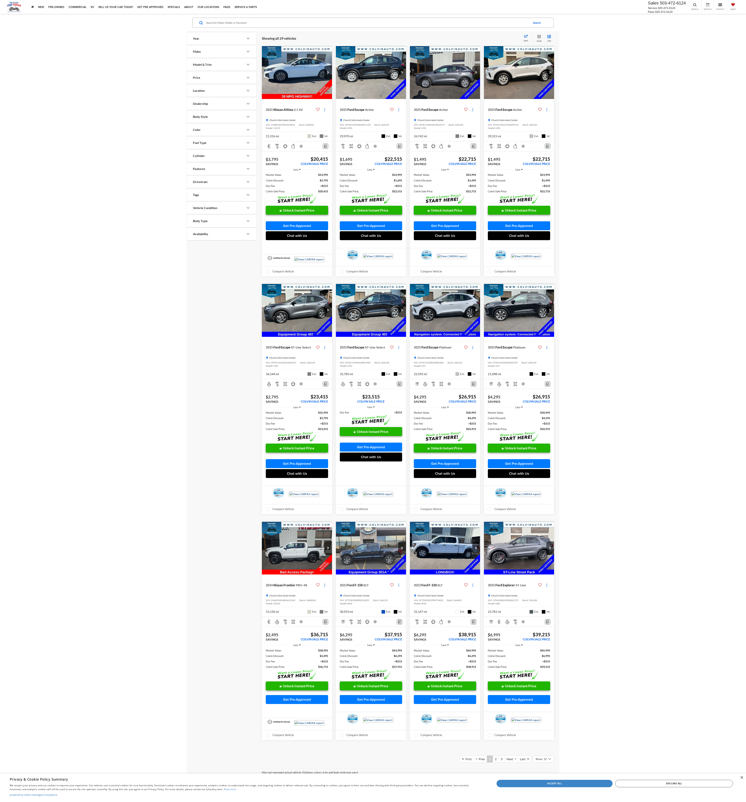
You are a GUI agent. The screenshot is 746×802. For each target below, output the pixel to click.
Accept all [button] (554, 783)
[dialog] (373, 787)
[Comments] (325, 146)
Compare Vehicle (283, 271)
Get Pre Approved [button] (150, 7)
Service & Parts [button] (245, 7)
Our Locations (208, 7)
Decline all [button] (674, 783)
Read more (230, 789)
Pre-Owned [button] (56, 7)
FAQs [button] (226, 7)
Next (510, 759)
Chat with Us (297, 235)
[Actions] (324, 109)
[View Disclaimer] (301, 146)
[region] (297, 183)
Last (523, 759)
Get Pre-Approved (297, 225)
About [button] (188, 7)
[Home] (32, 7)
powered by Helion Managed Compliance (33, 795)
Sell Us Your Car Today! (115, 7)
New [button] (41, 7)
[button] (328, 72)
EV (92, 7)
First (468, 759)
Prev (481, 759)
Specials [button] (174, 7)
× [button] (741, 777)
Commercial (77, 7)
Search (537, 22)
